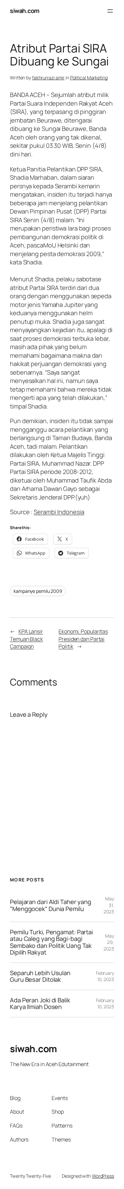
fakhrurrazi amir (48, 77)
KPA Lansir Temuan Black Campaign (26, 639)
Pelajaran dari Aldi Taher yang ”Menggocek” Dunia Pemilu (50, 905)
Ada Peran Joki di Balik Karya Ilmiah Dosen (40, 1003)
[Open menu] (110, 11)
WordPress (103, 1176)
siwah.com (24, 11)
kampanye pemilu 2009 (38, 591)
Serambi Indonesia (59, 512)
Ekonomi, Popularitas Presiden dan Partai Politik (83, 639)
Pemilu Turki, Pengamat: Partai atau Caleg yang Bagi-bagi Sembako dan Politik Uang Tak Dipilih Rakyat (51, 942)
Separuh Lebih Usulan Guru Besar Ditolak (40, 976)
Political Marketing (89, 77)
